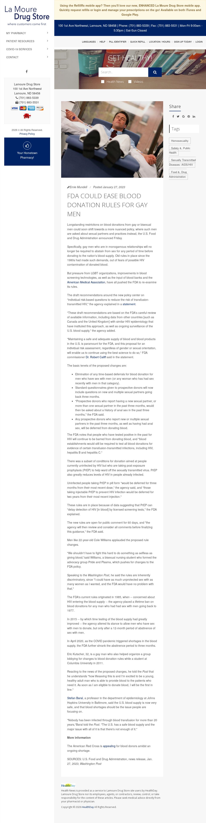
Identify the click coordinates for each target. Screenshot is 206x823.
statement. (129, 304)
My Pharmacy (16, 33)
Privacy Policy (27, 133)
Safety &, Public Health (179, 150)
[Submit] (155, 72)
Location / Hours (159, 41)
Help (102, 41)
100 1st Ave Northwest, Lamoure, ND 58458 (87, 25)
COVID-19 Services (19, 49)
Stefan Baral (75, 698)
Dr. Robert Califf (96, 357)
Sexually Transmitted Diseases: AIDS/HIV (182, 162)
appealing (109, 746)
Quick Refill (137, 41)
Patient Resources (20, 41)
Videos (138, 82)
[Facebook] (27, 71)
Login (199, 41)
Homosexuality (179, 141)
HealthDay (88, 807)
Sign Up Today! (183, 41)
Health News (115, 82)
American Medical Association (86, 282)
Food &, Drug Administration (178, 174)
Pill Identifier (117, 41)
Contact (12, 57)
